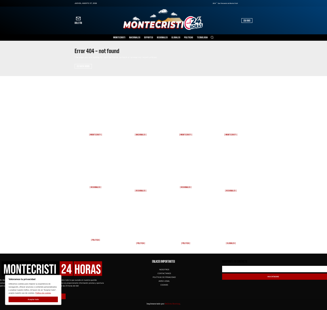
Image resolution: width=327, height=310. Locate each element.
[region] (33, 290)
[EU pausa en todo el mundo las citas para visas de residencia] (231, 215)
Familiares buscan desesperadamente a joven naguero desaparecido (186, 180)
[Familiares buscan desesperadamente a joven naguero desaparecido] (186, 159)
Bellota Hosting (172, 303)
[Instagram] (244, 3)
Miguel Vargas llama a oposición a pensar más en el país (141, 236)
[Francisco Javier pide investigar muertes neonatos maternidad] (186, 215)
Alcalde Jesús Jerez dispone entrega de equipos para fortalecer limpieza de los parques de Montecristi (96, 125)
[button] (212, 37)
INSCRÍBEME (273, 277)
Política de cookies (43, 293)
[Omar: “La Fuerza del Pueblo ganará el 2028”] (96, 215)
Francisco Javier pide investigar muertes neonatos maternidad (186, 236)
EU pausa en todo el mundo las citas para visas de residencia (231, 236)
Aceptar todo (33, 299)
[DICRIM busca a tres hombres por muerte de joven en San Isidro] (96, 159)
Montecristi (95, 135)
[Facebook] (240, 3)
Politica (95, 240)
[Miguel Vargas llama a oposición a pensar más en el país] (141, 215)
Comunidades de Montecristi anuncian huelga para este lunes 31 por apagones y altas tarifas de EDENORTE (231, 125)
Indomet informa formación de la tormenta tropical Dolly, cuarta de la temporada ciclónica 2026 (140, 125)
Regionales (95, 187)
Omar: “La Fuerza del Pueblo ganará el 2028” (96, 234)
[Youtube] (251, 3)
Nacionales (140, 135)
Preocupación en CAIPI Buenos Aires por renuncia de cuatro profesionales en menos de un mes (186, 125)
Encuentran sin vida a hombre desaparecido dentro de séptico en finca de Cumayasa (141, 181)
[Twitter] (248, 3)
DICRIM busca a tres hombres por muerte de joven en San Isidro (95, 180)
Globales (231, 243)
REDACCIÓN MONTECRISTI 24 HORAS (96, 137)
